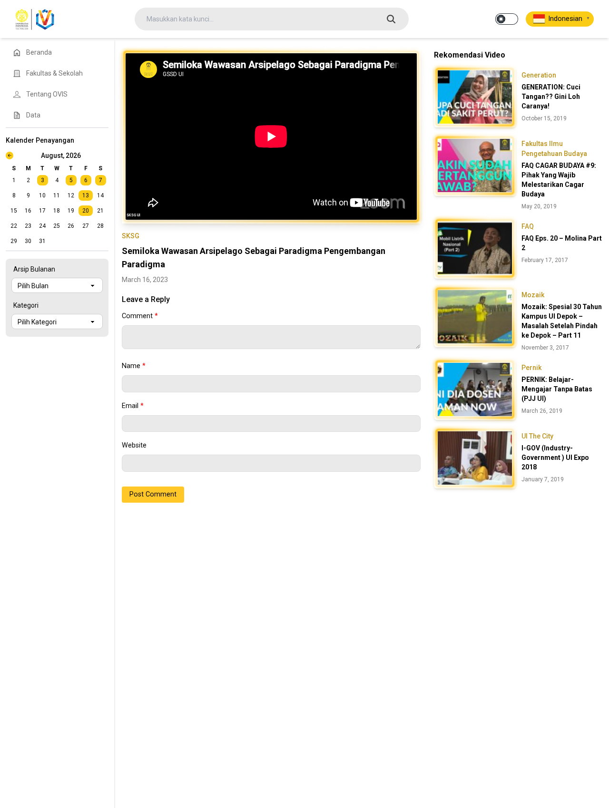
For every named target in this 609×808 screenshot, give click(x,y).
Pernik (531, 367)
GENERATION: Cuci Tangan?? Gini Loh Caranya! (550, 96)
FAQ (527, 226)
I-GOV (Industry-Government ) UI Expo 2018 (555, 457)
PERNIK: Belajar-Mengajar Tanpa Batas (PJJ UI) (556, 389)
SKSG (130, 236)
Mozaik (532, 295)
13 (85, 195)
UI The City (537, 436)
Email (133, 406)
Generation (538, 75)
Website (134, 445)
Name (134, 366)
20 (85, 210)
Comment (140, 316)
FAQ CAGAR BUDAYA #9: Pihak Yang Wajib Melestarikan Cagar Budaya (558, 180)
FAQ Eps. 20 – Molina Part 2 (561, 243)
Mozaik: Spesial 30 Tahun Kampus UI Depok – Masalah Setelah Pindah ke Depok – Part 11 (561, 321)
